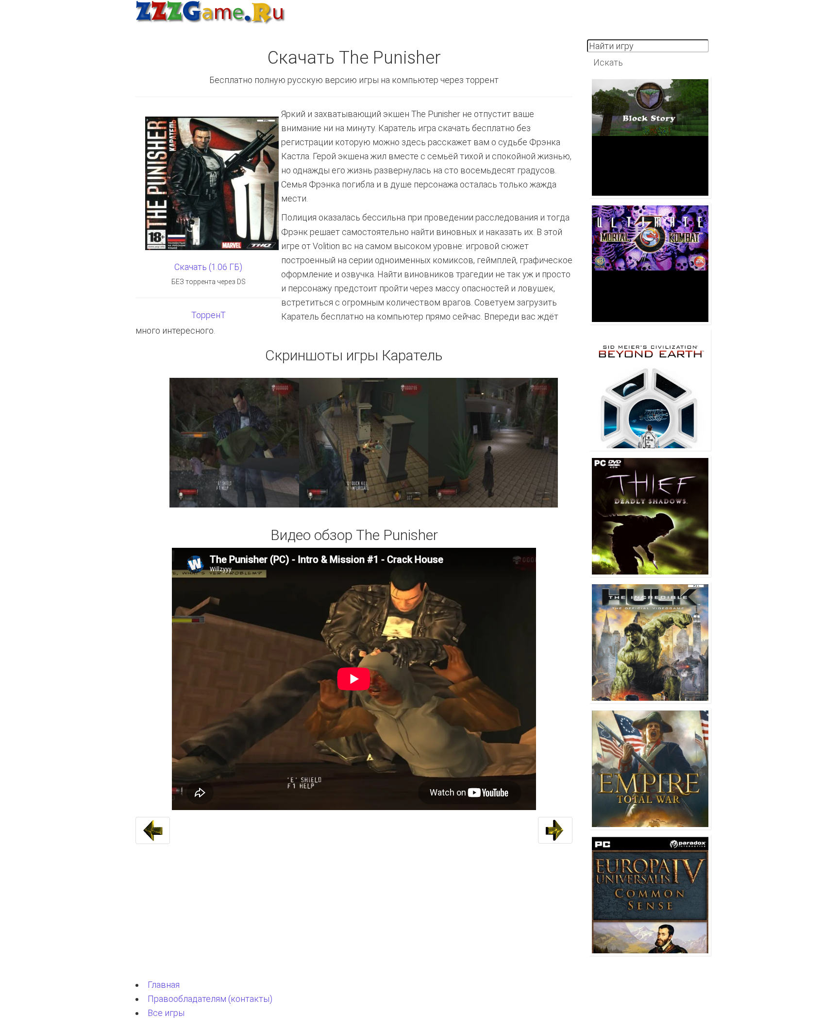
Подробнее (653, 125)
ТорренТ (208, 315)
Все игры (166, 1013)
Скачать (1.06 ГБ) (208, 267)
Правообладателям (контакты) (210, 999)
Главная (164, 985)
